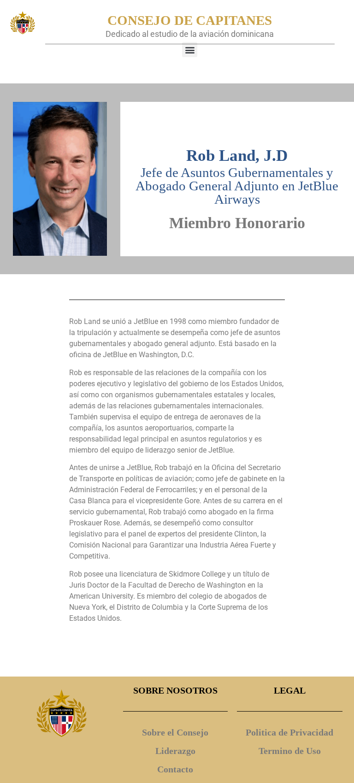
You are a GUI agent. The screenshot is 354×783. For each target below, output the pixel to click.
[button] (189, 49)
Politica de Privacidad (289, 732)
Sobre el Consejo (175, 732)
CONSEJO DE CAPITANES (189, 20)
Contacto (175, 769)
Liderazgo (175, 751)
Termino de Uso (290, 751)
